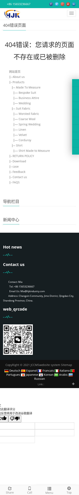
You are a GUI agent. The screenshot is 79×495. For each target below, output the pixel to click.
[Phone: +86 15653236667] (75, 128)
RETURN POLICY (23, 156)
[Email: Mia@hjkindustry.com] (75, 143)
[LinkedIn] (75, 98)
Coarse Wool (27, 119)
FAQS (16, 182)
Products (19, 82)
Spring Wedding (30, 124)
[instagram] (75, 113)
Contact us (20, 177)
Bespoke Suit (27, 93)
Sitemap (66, 365)
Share (10, 492)
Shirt (19, 145)
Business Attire (29, 98)
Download (19, 161)
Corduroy (25, 140)
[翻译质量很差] (14, 418)
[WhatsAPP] (75, 135)
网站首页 (14, 71)
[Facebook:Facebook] (75, 82)
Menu (49, 493)
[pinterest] (75, 105)
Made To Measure (28, 87)
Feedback (19, 172)
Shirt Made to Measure (34, 151)
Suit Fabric (23, 108)
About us (19, 77)
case (16, 166)
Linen (22, 129)
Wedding (25, 103)
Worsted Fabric (29, 114)
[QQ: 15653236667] (75, 151)
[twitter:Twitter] (75, 90)
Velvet (23, 135)
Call (29, 492)
